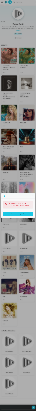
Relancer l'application (18, 214)
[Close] (33, 196)
